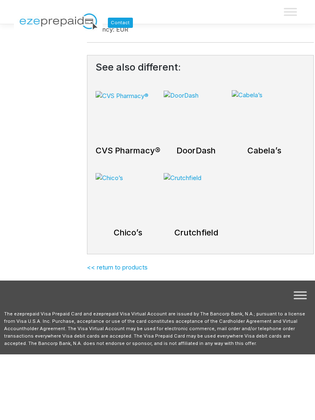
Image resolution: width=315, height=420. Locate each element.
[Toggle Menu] (290, 12)
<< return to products (117, 267)
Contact (120, 22)
